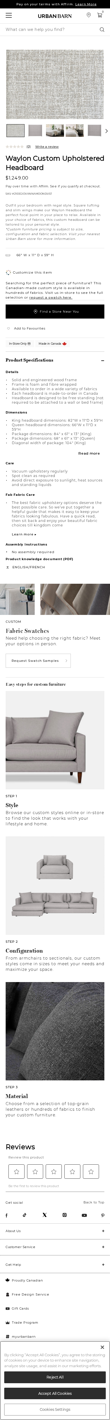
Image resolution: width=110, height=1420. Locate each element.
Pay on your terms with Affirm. (56, 4)
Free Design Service (30, 1294)
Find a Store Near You (59, 311)
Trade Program (25, 1322)
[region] (55, 1380)
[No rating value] (16, 146)
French (37, 567)
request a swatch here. (50, 297)
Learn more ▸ (24, 534)
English (20, 567)
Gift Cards (20, 1308)
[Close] (102, 1347)
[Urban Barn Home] (55, 15)
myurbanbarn (24, 1337)
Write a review (47, 147)
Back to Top (93, 1202)
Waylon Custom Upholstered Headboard (55, 163)
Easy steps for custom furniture (36, 684)
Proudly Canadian (27, 1280)
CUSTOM (13, 622)
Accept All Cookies (55, 1393)
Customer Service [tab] (20, 1247)
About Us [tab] (13, 1231)
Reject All (55, 1377)
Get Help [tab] (13, 1265)
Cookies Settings (55, 1409)
